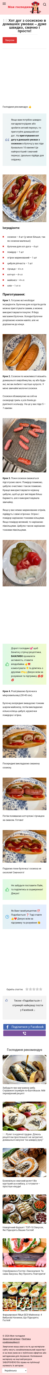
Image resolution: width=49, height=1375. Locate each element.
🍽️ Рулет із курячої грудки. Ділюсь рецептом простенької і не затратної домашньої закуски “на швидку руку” (23, 1137)
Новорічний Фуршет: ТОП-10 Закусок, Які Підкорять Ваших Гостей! (23, 1229)
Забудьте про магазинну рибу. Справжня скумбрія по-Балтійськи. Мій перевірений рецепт (24, 1090)
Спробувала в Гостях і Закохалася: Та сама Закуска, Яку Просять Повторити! (24, 1272)
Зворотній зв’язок (11, 1339)
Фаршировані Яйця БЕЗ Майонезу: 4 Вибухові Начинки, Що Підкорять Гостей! (22, 1317)
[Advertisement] (24, 77)
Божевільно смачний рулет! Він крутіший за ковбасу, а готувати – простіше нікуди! (21, 1183)
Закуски (9, 40)
